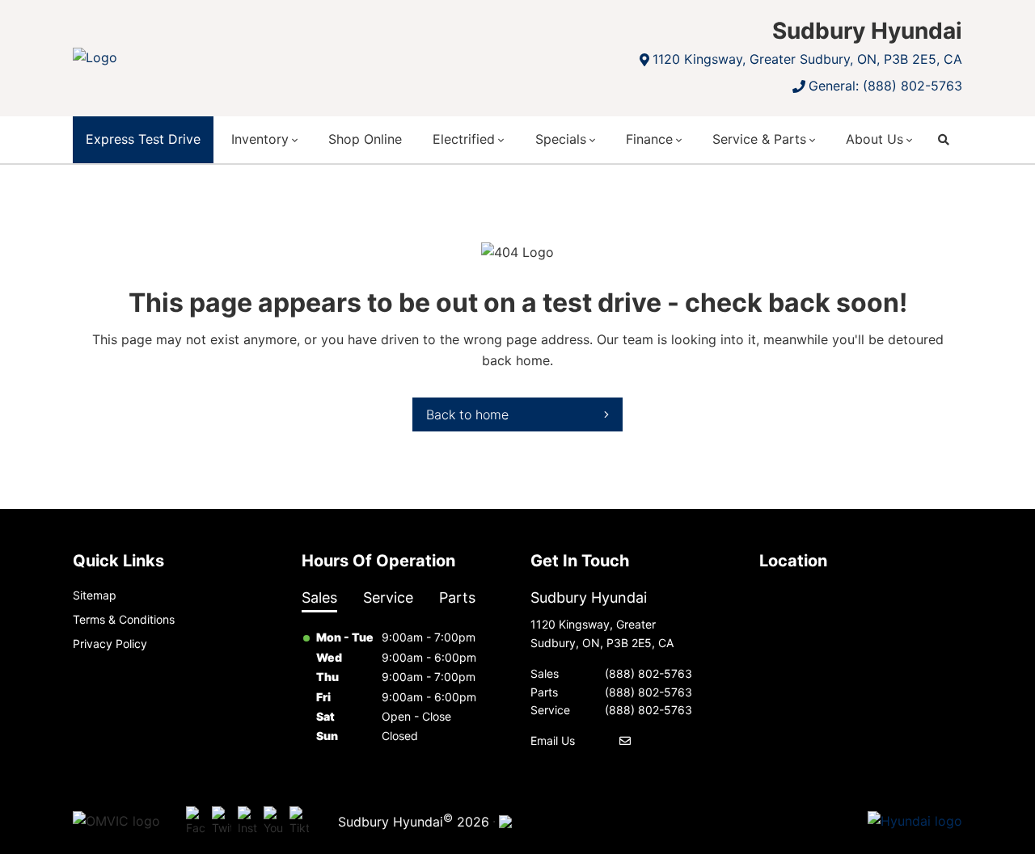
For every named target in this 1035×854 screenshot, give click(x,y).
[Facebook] (195, 821)
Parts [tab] (457, 597)
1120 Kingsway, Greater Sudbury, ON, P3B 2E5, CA (807, 59)
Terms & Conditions (124, 619)
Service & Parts (759, 139)
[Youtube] (273, 821)
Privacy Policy (110, 643)
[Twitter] (221, 821)
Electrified (464, 139)
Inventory (260, 139)
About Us (874, 139)
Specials (560, 139)
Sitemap (94, 595)
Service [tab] (388, 597)
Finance (649, 139)
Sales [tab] (319, 597)
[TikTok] (299, 821)
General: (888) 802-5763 (885, 86)
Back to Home (467, 414)
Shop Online (365, 139)
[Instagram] (247, 821)
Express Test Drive (143, 139)
